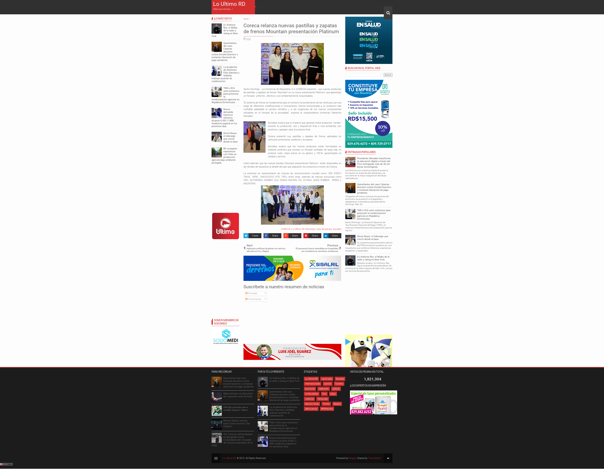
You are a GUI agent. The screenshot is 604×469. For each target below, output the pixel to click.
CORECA (285, 229)
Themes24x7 (374, 458)
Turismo (339, 383)
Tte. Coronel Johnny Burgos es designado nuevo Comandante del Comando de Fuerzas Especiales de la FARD (232, 440)
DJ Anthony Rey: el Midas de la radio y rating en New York (373, 258)
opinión (327, 383)
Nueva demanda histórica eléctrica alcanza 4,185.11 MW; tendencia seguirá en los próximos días (224, 118)
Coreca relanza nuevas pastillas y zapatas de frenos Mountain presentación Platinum (291, 28)
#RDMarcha (327, 408)
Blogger (353, 458)
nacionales (327, 379)
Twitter (326, 404)
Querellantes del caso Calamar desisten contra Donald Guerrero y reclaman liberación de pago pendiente (374, 188)
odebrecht (324, 388)
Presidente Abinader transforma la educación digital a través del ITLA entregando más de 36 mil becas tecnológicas (373, 162)
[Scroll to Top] (388, 458)
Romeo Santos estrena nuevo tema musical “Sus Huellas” (236, 423)
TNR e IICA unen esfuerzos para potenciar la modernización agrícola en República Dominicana (373, 214)
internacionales (312, 383)
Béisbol (337, 404)
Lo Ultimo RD (229, 4)
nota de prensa (324, 229)
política (336, 388)
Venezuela (323, 399)
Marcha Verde (312, 404)
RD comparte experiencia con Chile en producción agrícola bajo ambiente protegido (224, 155)
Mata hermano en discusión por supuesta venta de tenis (238, 395)
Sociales (337, 229)
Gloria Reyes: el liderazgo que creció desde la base (372, 238)
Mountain (310, 229)
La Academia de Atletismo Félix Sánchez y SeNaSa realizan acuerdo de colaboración (225, 74)
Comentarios (254, 299)
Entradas (252, 293)
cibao (333, 393)
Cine (324, 393)
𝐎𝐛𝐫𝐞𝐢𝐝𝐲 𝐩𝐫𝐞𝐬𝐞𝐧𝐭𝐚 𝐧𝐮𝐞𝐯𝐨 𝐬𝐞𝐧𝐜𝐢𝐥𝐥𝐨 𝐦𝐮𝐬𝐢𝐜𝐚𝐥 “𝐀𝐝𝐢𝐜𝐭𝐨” (235, 408)
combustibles (311, 393)
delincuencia (311, 408)
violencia (309, 399)
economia (310, 388)
